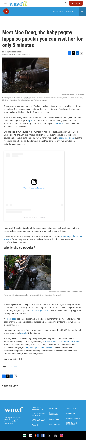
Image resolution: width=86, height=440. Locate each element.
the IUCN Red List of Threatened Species (63, 341)
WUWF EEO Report (38, 420)
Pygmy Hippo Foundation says (39, 347)
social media (58, 123)
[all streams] (82, 11)
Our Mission (70, 413)
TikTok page (10, 319)
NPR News (13, 367)
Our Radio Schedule (73, 418)
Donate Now (53, 408)
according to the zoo (41, 310)
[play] (6, 11)
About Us (35, 425)
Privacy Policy (54, 419)
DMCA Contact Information (71, 424)
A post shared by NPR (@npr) (34, 217)
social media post (66, 138)
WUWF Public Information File (37, 409)
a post (31, 120)
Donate (76, 3)
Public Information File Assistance (38, 414)
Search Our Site (71, 408)
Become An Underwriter (53, 414)
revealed (24, 333)
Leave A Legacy (54, 424)
